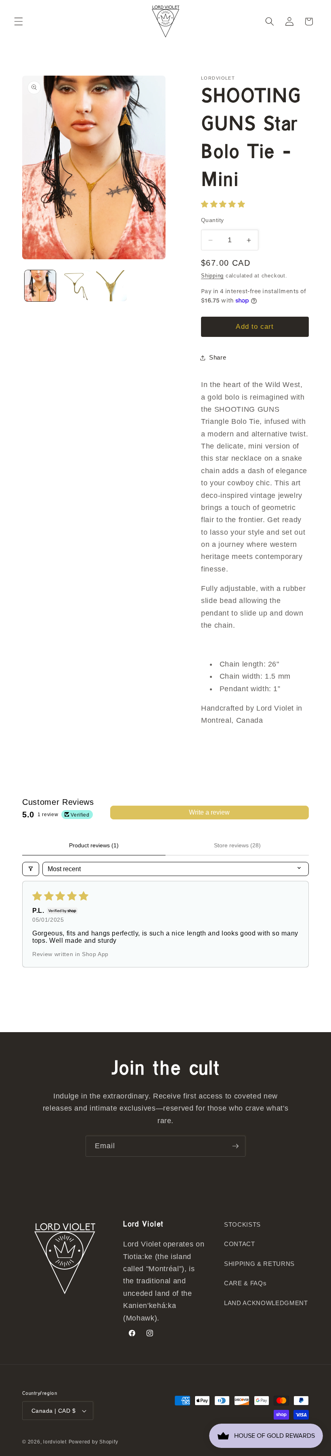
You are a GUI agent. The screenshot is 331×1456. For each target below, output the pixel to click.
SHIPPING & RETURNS (259, 1263)
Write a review (209, 812)
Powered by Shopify (93, 1442)
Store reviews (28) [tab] (237, 845)
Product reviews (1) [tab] (94, 845)
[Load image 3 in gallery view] (111, 285)
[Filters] (30, 869)
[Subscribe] (235, 1146)
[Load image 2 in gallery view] (75, 285)
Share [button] (217, 357)
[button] (18, 21)
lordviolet (55, 1442)
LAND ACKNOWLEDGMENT (266, 1302)
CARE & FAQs (245, 1283)
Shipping (212, 276)
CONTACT (239, 1243)
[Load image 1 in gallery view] (40, 285)
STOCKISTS (242, 1224)
